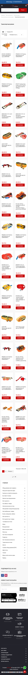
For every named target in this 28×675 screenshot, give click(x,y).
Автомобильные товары (8, 511)
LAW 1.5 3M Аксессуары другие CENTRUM (20, 175)
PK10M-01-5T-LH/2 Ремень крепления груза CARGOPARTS (6, 388)
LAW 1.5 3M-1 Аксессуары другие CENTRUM (6, 145)
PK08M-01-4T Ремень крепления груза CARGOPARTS (21, 236)
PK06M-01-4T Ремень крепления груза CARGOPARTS (7, 236)
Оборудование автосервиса (9, 488)
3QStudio (9, 667)
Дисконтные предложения (9, 498)
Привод (4, 558)
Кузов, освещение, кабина (9, 514)
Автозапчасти (6, 516)
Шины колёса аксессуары (9, 555)
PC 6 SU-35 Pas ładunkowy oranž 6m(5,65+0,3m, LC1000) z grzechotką (21, 358)
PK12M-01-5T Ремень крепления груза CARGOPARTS (21, 55)
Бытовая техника (7, 495)
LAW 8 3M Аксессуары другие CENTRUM (6, 328)
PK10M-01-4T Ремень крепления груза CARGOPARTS (7, 297)
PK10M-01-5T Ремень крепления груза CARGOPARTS (21, 388)
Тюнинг (4, 552)
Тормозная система (7, 542)
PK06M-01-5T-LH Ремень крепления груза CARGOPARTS (6, 175)
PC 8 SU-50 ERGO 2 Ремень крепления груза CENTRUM (6, 55)
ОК (14, 477)
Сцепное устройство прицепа (10, 493)
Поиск (22, 10)
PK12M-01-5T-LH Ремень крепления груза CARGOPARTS (20, 266)
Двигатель (5, 550)
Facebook (2, 575)
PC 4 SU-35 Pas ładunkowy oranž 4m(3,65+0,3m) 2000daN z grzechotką (6, 419)
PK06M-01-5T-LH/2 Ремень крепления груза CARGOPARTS (20, 145)
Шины (4, 524)
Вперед (10, 471)
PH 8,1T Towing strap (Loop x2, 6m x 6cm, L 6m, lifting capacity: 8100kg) (21, 86)
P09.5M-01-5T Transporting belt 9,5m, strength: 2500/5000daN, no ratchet (6, 267)
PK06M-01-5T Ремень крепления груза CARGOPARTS (7, 358)
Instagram (6, 575)
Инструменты (6, 501)
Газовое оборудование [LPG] (9, 547)
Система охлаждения (8, 534)
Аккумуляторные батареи (9, 490)
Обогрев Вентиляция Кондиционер (11, 508)
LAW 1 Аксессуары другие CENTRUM (20, 327)
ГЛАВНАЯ (5, 483)
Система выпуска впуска (9, 539)
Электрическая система (8, 506)
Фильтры (5, 532)
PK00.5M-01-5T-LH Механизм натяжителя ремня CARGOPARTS (20, 116)
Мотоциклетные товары (8, 519)
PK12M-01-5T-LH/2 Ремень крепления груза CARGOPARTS (6, 205)
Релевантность (16, 35)
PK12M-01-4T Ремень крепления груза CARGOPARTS (7, 85)
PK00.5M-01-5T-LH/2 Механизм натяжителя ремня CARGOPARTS (7, 116)
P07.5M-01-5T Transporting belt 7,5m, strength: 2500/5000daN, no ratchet (20, 450)
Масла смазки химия (7, 529)
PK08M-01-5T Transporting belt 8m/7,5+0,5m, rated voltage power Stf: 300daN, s (6, 450)
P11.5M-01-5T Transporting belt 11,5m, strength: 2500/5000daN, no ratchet (20, 298)
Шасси (4, 545)
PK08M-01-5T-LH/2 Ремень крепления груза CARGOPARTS (20, 418)
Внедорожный (6, 527)
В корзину (6, 65)
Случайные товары (7, 503)
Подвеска (5, 537)
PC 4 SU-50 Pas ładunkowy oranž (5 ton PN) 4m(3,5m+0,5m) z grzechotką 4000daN (21, 206)
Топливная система (7, 521)
